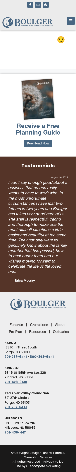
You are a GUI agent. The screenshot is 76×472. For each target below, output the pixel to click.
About (60, 278)
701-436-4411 (15, 385)
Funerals (16, 278)
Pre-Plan (15, 284)
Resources (37, 284)
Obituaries (61, 284)
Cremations (39, 278)
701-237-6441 (16, 309)
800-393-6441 (42, 309)
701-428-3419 (16, 335)
